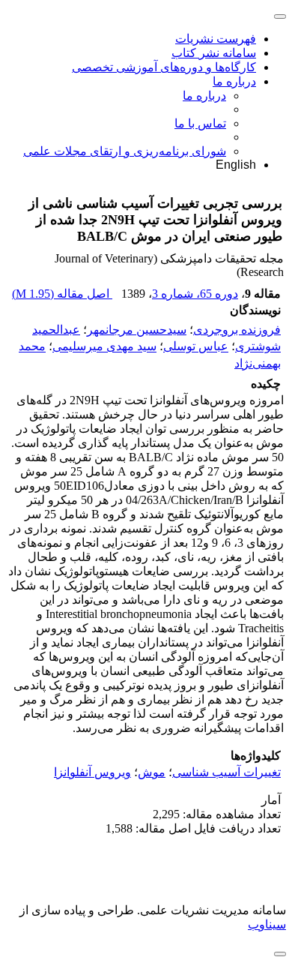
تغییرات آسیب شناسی (226, 772)
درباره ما (234, 81)
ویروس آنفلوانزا (92, 772)
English (236, 164)
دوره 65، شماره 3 (195, 293)
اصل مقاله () (62, 293)
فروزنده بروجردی (237, 329)
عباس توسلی (195, 346)
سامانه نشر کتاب (213, 52)
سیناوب (267, 924)
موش (151, 772)
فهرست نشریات (215, 38)
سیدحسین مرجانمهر (136, 329)
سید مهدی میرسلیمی (104, 346)
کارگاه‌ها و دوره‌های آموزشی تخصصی (164, 67)
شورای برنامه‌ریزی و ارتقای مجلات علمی (124, 151)
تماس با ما (200, 123)
